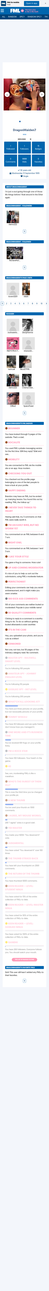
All (3, 17)
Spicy (22, 17)
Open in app (31, 3)
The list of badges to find (24, 959)
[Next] (46, 303)
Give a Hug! (22, 139)
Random (12, 17)
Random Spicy (35, 17)
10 (30, 139)
